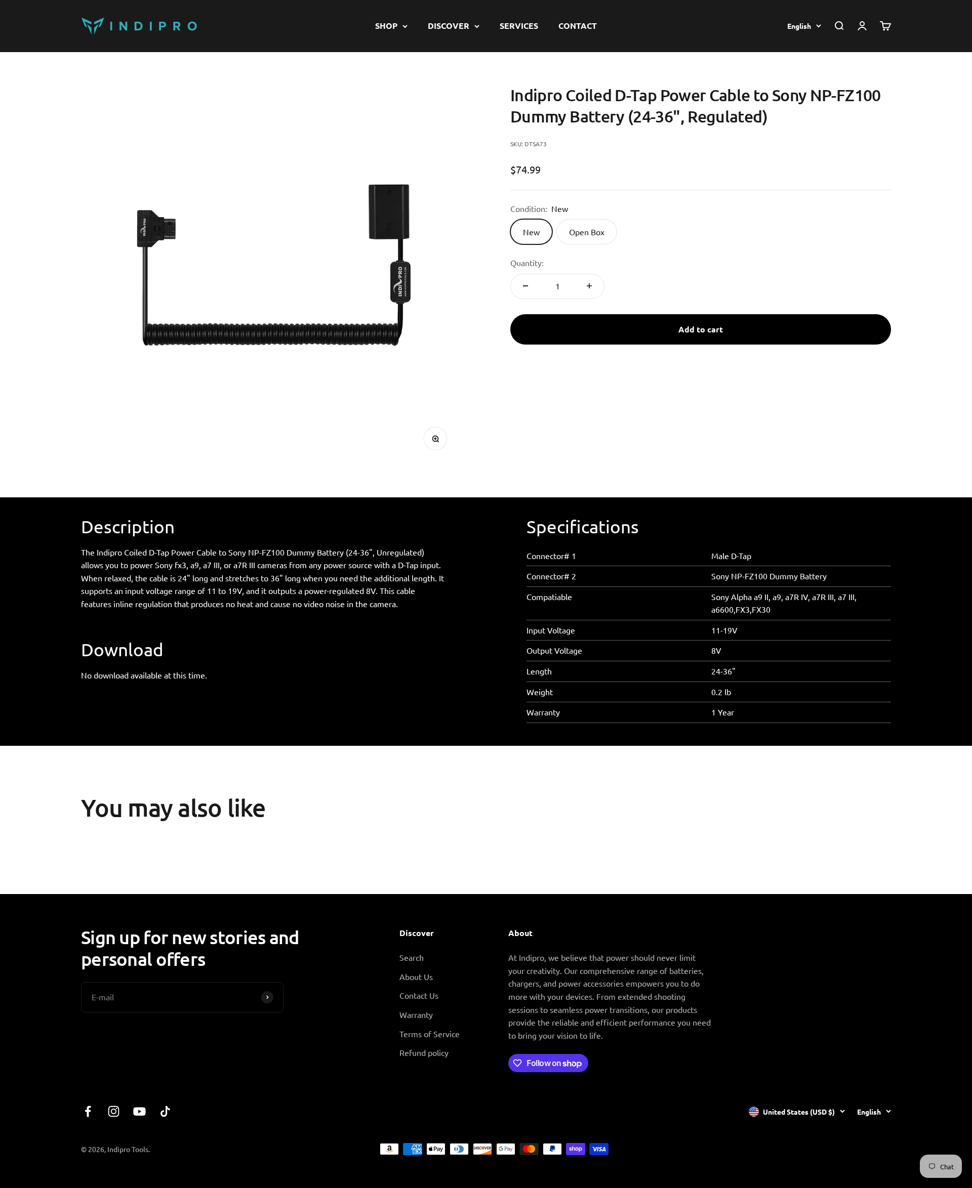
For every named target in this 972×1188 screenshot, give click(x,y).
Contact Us (418, 995)
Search (411, 957)
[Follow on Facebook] (88, 1111)
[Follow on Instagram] (113, 1111)
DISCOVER (448, 25)
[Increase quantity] (589, 286)
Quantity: (527, 263)
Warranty (416, 1014)
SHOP (386, 25)
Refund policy (424, 1052)
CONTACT (577, 25)
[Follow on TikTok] (165, 1111)
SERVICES (519, 25)
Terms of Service (429, 1034)
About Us (416, 976)
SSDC (881, 1148)
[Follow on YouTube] (139, 1111)
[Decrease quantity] (525, 286)
